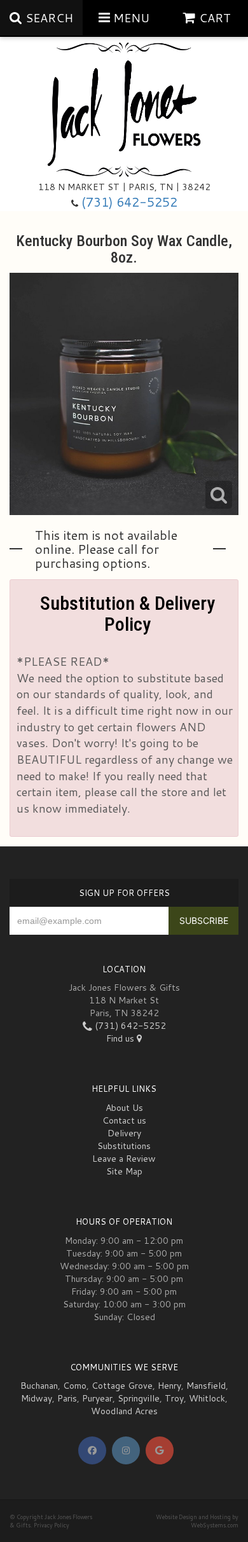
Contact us (124, 1120)
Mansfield (206, 1385)
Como (74, 1385)
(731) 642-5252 (129, 201)
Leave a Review (124, 1158)
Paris (67, 1398)
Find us (121, 1038)
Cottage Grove (122, 1385)
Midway (36, 1398)
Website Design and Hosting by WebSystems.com (197, 1521)
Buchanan (39, 1385)
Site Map (124, 1171)
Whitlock (207, 1398)
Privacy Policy (51, 1525)
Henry (169, 1385)
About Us (124, 1107)
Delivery (124, 1133)
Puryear (97, 1398)
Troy (174, 1398)
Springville (139, 1398)
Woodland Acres (124, 1411)
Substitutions (124, 1145)
